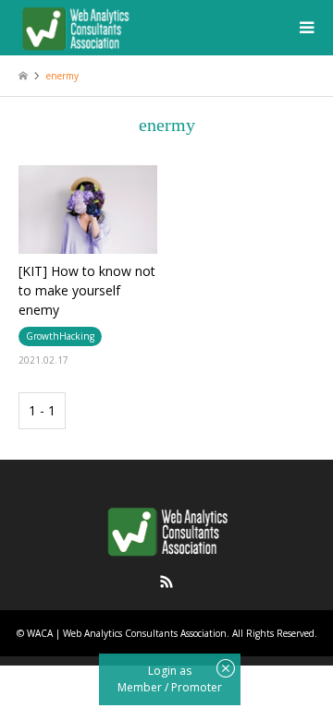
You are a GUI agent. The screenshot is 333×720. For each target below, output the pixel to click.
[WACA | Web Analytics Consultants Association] (74, 27)
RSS (166, 581)
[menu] (305, 27)
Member (141, 687)
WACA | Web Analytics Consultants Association (127, 633)
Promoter (196, 687)
